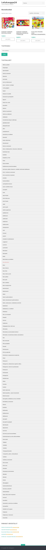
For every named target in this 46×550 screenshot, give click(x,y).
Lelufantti (3, 534)
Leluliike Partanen (5, 529)
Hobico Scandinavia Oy (6, 527)
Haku (4, 54)
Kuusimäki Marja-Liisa (6, 532)
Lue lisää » (8, 39)
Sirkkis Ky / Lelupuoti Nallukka (8, 536)
